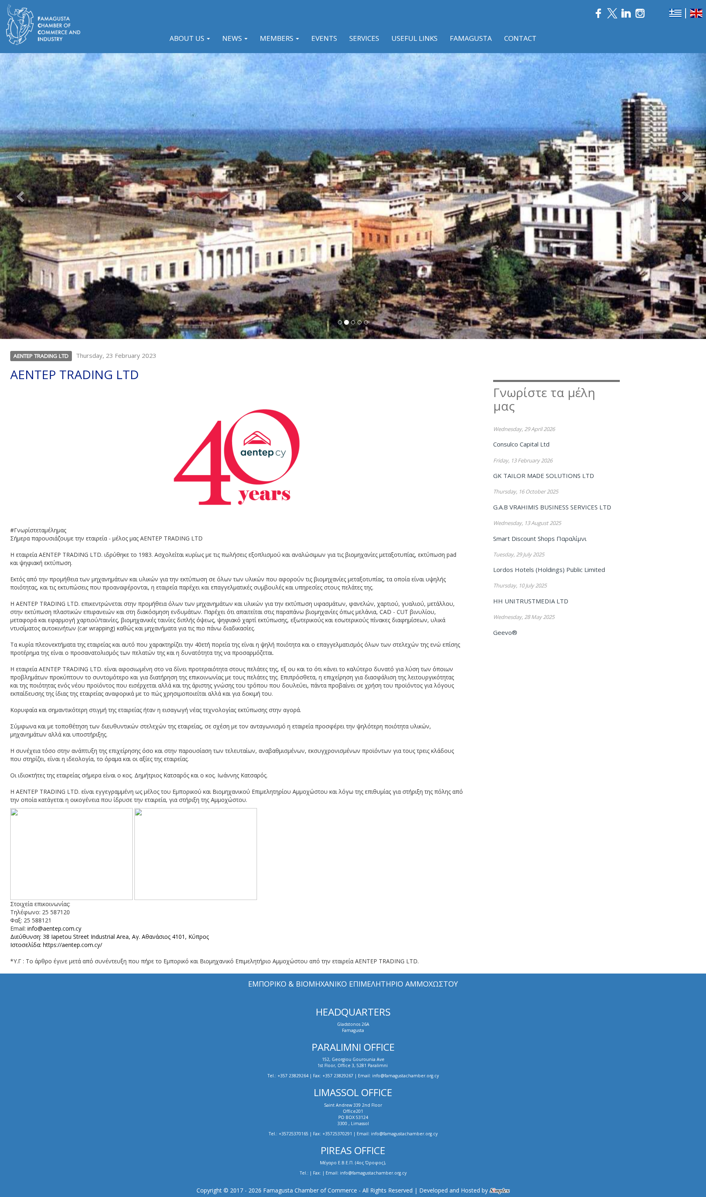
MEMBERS (277, 38)
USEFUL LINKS (414, 38)
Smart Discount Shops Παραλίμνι (540, 538)
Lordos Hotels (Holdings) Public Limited (549, 569)
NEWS (233, 38)
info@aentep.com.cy (53, 928)
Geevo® (505, 632)
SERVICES (364, 38)
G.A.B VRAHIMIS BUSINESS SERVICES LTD (552, 507)
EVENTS (324, 38)
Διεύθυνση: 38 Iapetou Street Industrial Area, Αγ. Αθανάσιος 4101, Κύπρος (109, 936)
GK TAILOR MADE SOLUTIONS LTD (543, 475)
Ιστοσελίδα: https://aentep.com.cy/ (56, 945)
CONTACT (520, 38)
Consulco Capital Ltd (521, 444)
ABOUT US (188, 38)
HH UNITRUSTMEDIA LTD (530, 601)
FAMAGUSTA (471, 38)
